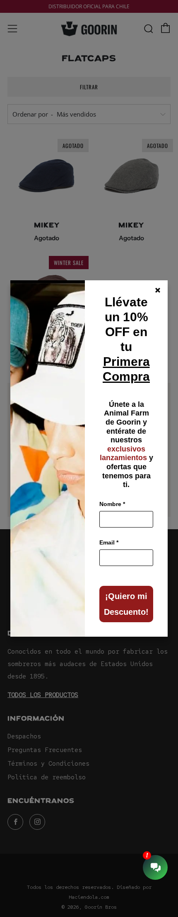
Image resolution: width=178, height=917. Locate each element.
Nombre (112, 504)
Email (108, 542)
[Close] (158, 290)
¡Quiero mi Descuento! (126, 604)
